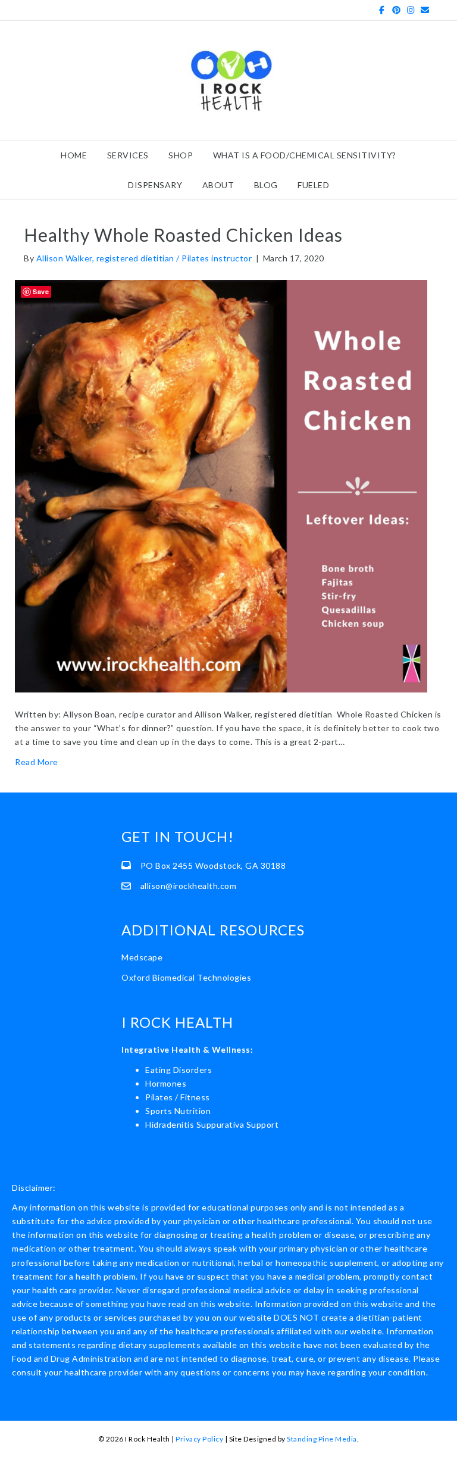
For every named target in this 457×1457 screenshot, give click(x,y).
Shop (180, 155)
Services (128, 155)
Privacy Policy (199, 1438)
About (218, 185)
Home (74, 155)
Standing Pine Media (322, 1438)
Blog (266, 185)
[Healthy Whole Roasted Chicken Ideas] (221, 485)
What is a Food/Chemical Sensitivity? (304, 155)
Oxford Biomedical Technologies (186, 977)
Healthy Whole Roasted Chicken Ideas (183, 234)
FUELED (313, 185)
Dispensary (155, 185)
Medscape (141, 957)
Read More (36, 762)
